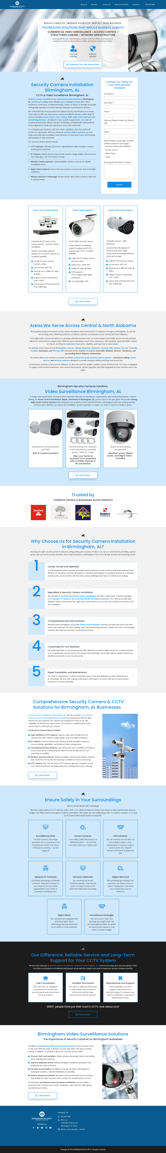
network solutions (62, 360)
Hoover (70, 348)
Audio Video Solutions (82, 117)
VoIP (83, 627)
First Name (109, 94)
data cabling (61, 117)
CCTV (82, 715)
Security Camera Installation (40, 99)
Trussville (133, 348)
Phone (107, 111)
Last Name (109, 103)
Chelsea (117, 348)
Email (107, 132)
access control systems (90, 624)
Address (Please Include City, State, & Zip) (119, 121)
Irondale (34, 351)
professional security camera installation (78, 596)
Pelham (78, 348)
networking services (37, 120)
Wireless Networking (60, 718)
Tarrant (124, 348)
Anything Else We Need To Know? (118, 162)
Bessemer (86, 348)
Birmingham (61, 348)
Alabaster (96, 348)
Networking (110, 153)
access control (49, 117)
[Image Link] (17, 4)
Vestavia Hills (107, 348)
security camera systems (74, 132)
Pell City (56, 351)
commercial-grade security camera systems (92, 357)
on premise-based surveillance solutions (92, 599)
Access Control (111, 150)
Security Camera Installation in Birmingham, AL (47, 715)
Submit (119, 184)
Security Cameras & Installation (118, 146)
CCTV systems (54, 599)
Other (107, 157)
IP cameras (65, 599)
